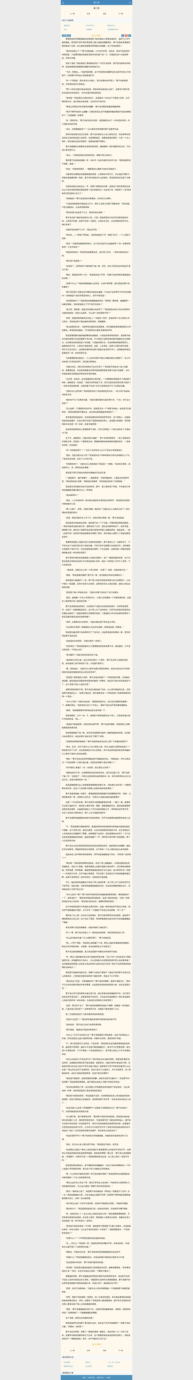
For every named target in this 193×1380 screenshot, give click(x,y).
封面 (104, 14)
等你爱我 (67, 1362)
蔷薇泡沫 (67, 25)
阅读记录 (91, 1377)
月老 (65, 29)
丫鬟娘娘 (89, 29)
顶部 (108, 1377)
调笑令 (88, 1362)
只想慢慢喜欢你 (112, 29)
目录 (88, 14)
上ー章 (72, 14)
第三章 (96, 2)
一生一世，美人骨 (113, 1362)
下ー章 (120, 14)
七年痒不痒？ (90, 25)
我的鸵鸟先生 (68, 1366)
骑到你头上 (111, 25)
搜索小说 (100, 1377)
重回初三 (110, 1366)
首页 (84, 1377)
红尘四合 (89, 1366)
